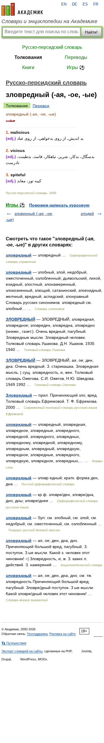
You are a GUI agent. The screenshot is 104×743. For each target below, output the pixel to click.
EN (63, 4)
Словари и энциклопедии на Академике (49, 21)
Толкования (28, 57)
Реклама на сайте (62, 634)
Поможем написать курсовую (59, 205)
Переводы (76, 57)
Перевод (41, 105)
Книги (28, 67)
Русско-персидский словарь (52, 47)
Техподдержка (37, 634)
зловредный (18, 255)
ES (85, 4)
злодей (87, 213)
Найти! (91, 32)
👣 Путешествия (13, 643)
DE (74, 4)
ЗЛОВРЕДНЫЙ (20, 319)
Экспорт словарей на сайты (21, 651)
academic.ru (22, 9)
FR (95, 4)
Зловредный (19, 395)
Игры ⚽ (76, 67)
